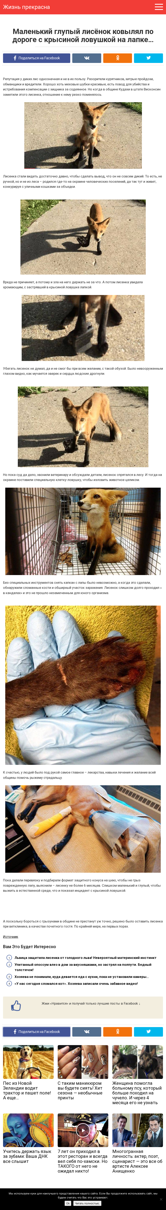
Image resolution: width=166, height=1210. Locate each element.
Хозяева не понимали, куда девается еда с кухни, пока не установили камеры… (82, 977)
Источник (10, 937)
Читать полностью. (87, 1203)
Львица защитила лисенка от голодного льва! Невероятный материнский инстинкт (85, 958)
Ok (68, 1203)
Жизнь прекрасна (26, 7)
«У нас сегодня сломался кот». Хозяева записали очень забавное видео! (76, 984)
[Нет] (161, 1199)
